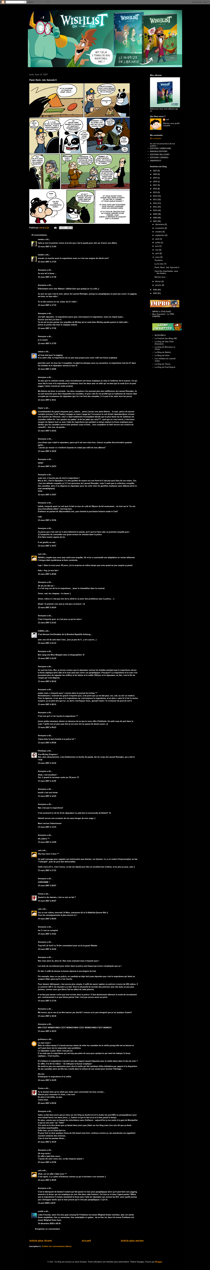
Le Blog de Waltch (163, 352)
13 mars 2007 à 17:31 (47, 870)
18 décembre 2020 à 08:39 (49, 1223)
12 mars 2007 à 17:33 (47, 305)
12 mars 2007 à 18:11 (47, 400)
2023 (155, 171)
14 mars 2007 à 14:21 (47, 934)
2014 (155, 196)
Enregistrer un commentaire (47, 1229)
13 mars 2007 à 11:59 (47, 781)
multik (40, 1211)
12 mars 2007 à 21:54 (47, 658)
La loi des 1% (161, 264)
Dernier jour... (161, 277)
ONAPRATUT (155, 161)
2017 (155, 185)
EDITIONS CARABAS (159, 157)
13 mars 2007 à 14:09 (47, 842)
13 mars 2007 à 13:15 (47, 827)
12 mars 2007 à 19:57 (47, 546)
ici (75, 915)
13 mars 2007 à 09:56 (47, 743)
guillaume (42, 1039)
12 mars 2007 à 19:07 (47, 495)
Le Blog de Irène (162, 355)
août (157, 239)
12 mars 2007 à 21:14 (47, 643)
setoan (41, 352)
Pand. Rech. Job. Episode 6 (167, 267)
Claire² (41, 408)
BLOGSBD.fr (160, 335)
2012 (155, 203)
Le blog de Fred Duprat (165, 367)
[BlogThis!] (63, 227)
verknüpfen (80, 1217)
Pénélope (42, 751)
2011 (155, 207)
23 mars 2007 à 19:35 (47, 1142)
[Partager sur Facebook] (68, 227)
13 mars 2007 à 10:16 (47, 763)
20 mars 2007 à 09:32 (47, 1103)
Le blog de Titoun (162, 364)
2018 (155, 181)
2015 (155, 192)
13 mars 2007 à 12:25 (47, 796)
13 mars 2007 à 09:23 (47, 727)
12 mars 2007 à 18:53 (47, 466)
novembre (160, 228)
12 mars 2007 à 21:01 (47, 623)
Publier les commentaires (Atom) (56, 1246)
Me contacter (155, 138)
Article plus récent (40, 1240)
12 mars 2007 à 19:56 (47, 520)
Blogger (158, 1262)
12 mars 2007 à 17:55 (47, 343)
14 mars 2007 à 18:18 (47, 1016)
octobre (159, 232)
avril (157, 253)
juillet (158, 242)
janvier (158, 285)
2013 (155, 199)
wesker (41, 239)
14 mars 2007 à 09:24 (47, 919)
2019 (155, 178)
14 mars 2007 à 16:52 (47, 949)
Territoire (159, 260)
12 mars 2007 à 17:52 (47, 328)
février (158, 281)
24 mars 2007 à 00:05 (47, 1180)
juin (157, 246)
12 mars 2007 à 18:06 (47, 369)
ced (39, 554)
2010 (155, 210)
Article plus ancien (132, 1240)
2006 (155, 290)
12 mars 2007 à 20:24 (47, 607)
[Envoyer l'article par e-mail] (55, 228)
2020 (155, 174)
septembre (160, 235)
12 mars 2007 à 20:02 (47, 574)
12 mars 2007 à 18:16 (47, 431)
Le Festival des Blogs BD (166, 338)
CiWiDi (41, 631)
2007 (155, 221)
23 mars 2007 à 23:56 (47, 1162)
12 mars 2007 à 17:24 (47, 246)
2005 (155, 293)
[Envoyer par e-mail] (60, 227)
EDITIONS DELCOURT (160, 154)
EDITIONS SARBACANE (160, 148)
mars (157, 257)
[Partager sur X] (65, 227)
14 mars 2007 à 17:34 (47, 1001)
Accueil (86, 1240)
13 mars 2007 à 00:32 (47, 681)
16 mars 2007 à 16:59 (47, 1080)
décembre (160, 224)
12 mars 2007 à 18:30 (47, 451)
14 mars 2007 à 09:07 (47, 885)
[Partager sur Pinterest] (71, 227)
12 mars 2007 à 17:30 (47, 277)
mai (157, 250)
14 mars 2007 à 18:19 (47, 1031)
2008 (155, 218)
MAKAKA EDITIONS (158, 151)
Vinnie (41, 894)
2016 (155, 189)
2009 (155, 214)
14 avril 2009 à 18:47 (47, 1203)
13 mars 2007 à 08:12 (47, 704)
